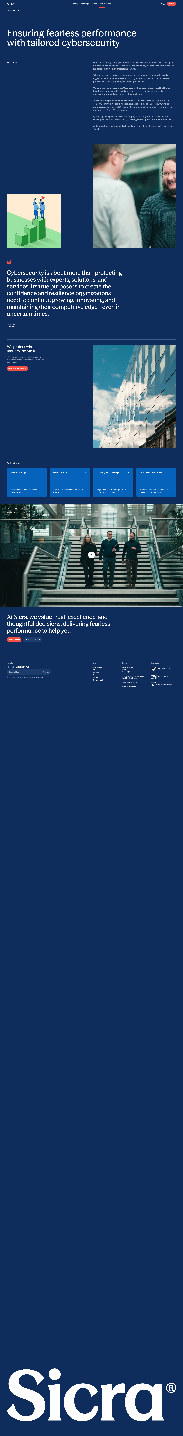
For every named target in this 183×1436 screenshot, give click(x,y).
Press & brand (98, 680)
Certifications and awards (101, 675)
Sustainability (97, 667)
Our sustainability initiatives (17, 369)
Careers (94, 4)
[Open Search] (160, 4)
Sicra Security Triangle (133, 88)
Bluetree (129, 100)
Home (9, 10)
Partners (96, 672)
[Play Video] (91, 555)
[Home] (11, 4)
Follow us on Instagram (129, 682)
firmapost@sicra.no (127, 672)
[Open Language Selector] (164, 4)
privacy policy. (39, 677)
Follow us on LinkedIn (129, 687)
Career (95, 677)
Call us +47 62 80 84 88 (33, 640)
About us (102, 4)
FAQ (94, 670)
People (108, 4)
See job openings (14, 640)
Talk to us (171, 4)
